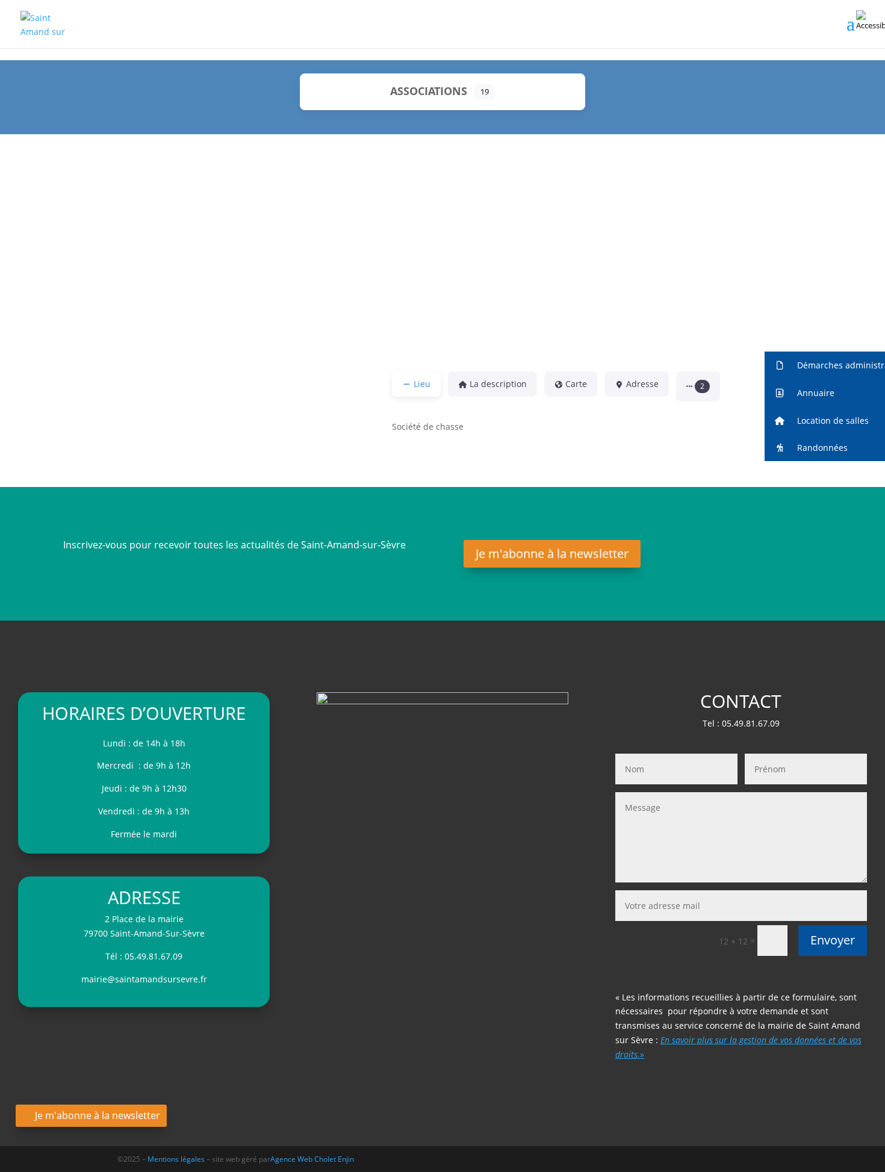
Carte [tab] (576, 383)
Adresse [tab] (642, 383)
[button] (698, 386)
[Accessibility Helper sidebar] (870, 20)
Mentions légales (177, 1159)
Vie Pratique (506, 266)
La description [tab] (498, 383)
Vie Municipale (366, 266)
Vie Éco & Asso (227, 266)
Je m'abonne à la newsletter (552, 553)
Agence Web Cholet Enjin (312, 1159)
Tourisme (646, 179)
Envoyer (832, 940)
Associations (428, 91)
